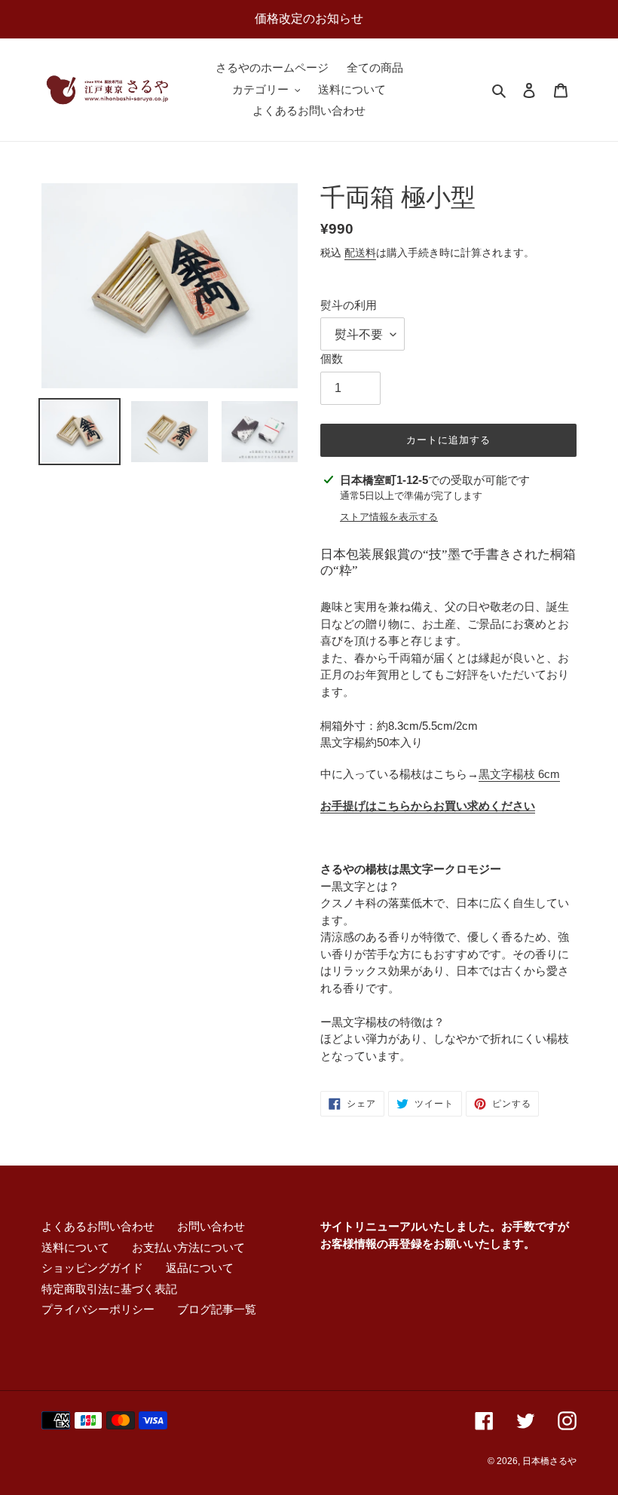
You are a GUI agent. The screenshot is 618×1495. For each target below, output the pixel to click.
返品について (200, 1267)
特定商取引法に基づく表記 (109, 1288)
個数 (331, 358)
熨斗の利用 (348, 305)
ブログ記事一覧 (216, 1309)
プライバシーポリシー (97, 1309)
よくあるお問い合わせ (97, 1226)
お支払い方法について (188, 1247)
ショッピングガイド (92, 1267)
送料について (75, 1247)
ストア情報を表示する (389, 516)
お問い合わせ (211, 1226)
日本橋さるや (549, 1461)
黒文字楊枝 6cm (519, 773)
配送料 (360, 253)
